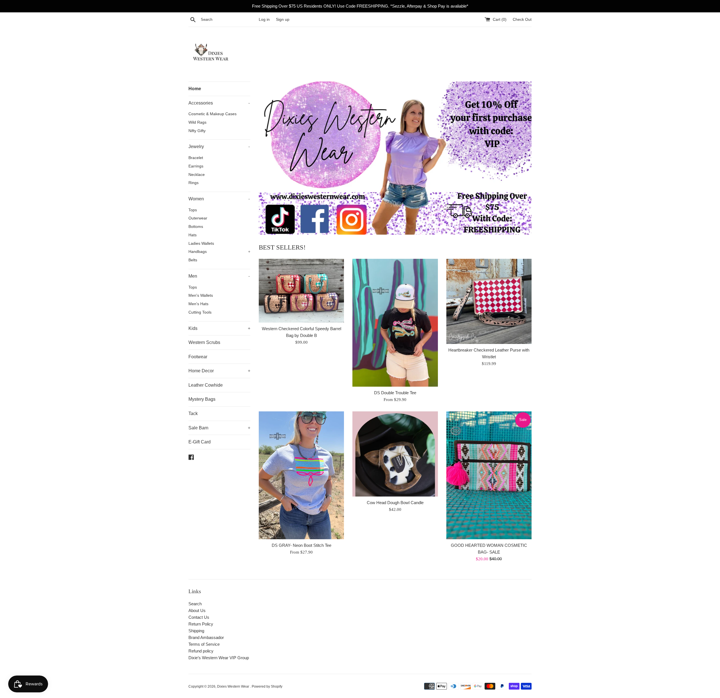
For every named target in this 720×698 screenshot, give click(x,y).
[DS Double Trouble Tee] (395, 323)
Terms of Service (204, 644)
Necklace (196, 175)
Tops (192, 210)
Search (195, 603)
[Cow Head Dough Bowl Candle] (395, 454)
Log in (264, 19)
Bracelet (195, 158)
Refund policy (200, 651)
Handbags (219, 252)
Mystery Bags (201, 399)
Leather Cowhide (205, 385)
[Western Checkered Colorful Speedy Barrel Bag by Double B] (301, 291)
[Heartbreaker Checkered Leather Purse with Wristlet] (489, 301)
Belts (192, 260)
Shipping (196, 630)
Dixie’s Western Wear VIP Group (218, 657)
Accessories (219, 103)
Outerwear (197, 218)
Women (219, 198)
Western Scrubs (204, 342)
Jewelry (219, 146)
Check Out (522, 19)
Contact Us (198, 617)
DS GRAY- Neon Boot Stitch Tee (301, 545)
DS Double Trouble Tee (395, 392)
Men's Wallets (200, 295)
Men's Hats (198, 304)
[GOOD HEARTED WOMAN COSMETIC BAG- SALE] (489, 475)
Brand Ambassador (206, 637)
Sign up (282, 19)
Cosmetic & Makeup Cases (212, 114)
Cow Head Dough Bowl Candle (395, 502)
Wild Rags (197, 122)
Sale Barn (219, 427)
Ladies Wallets (201, 243)
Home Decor (219, 370)
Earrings (195, 166)
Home (194, 88)
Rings (193, 183)
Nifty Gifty (197, 131)
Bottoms (195, 227)
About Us (197, 610)
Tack (193, 413)
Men (219, 276)
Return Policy (200, 624)
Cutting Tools (200, 312)
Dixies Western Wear (233, 686)
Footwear (197, 356)
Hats (192, 235)
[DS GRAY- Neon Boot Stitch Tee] (301, 475)
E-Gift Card (199, 441)
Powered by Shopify (267, 686)
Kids (219, 328)
